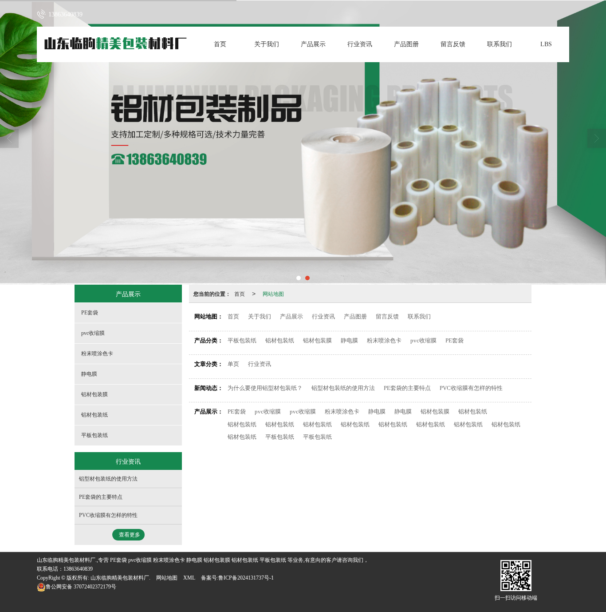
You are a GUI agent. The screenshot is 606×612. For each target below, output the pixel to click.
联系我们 (499, 44)
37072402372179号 (81, 587)
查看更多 (129, 535)
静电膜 (349, 340)
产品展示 (313, 44)
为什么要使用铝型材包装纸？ (265, 388)
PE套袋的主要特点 (407, 388)
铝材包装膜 (317, 340)
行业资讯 (359, 44)
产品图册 (406, 44)
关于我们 (266, 44)
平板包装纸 (242, 340)
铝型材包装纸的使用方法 (343, 388)
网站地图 (273, 293)
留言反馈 (453, 44)
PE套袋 (454, 340)
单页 (233, 364)
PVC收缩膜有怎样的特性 (471, 388)
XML (189, 578)
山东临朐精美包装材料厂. (120, 578)
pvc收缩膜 (423, 340)
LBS (546, 44)
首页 (220, 44)
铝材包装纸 (279, 340)
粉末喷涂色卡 (384, 340)
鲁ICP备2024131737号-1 (246, 578)
